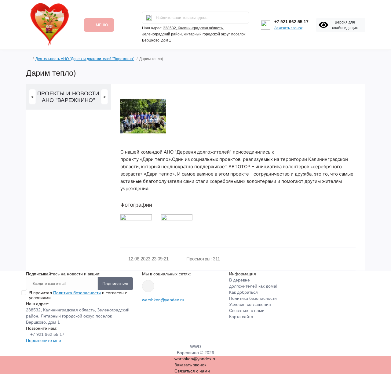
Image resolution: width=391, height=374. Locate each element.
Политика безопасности (77, 292)
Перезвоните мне (43, 340)
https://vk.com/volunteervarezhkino (148, 286)
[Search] (148, 18)
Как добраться (243, 292)
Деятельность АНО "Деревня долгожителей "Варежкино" (84, 59)
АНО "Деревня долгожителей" (198, 152)
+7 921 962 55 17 (291, 21)
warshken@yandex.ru (163, 299)
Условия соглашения (250, 304)
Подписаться (115, 283)
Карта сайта (241, 316)
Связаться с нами (247, 310)
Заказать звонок (288, 28)
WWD (195, 346)
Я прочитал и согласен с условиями (78, 295)
